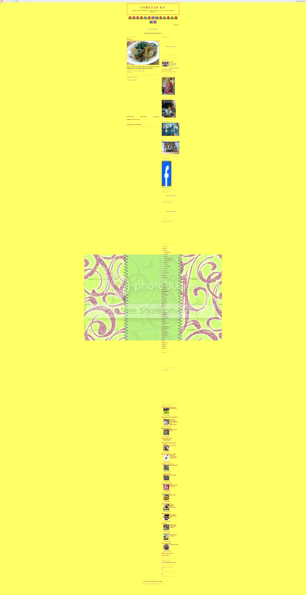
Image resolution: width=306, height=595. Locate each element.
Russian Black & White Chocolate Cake (173, 516)
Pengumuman (165, 326)
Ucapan (163, 344)
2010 (164, 275)
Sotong (163, 337)
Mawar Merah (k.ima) (168, 553)
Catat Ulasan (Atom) (135, 119)
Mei (166, 268)
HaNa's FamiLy (166, 513)
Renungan (164, 332)
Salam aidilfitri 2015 (174, 465)
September (167, 252)
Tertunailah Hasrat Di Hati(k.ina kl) (170, 417)
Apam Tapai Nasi (173, 408)
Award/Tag (164, 287)
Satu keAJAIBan (167, 474)
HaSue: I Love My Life (168, 464)
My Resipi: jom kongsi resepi (169, 562)
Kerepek (164, 312)
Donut (163, 305)
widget (150, 33)
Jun (165, 256)
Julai (166, 254)
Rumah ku (164, 334)
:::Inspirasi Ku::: (167, 493)
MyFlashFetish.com (157, 33)
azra (172, 61)
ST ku (163, 339)
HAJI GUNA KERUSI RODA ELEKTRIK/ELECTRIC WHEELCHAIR (174, 422)
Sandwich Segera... (168, 258)
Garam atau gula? (167, 543)
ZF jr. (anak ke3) (173, 445)
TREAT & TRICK (167, 428)
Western (163, 348)
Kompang (164, 314)
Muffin (163, 321)
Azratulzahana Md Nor (166, 160)
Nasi (163, 325)
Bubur (163, 296)
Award (163, 286)
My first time (164, 323)
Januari (166, 272)
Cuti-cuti (164, 302)
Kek (163, 311)
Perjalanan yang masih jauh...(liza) (169, 443)
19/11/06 (163, 284)
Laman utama (144, 116)
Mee (131, 72)
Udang (163, 346)
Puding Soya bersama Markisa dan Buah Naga (173, 456)
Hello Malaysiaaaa (167, 439)
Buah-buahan (165, 295)
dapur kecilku (166, 533)
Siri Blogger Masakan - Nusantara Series (173, 506)
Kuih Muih (164, 316)
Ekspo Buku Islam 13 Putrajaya (173, 485)
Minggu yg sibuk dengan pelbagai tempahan (173, 526)
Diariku (165, 523)
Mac (166, 270)
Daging (163, 303)
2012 (164, 248)
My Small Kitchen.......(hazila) (169, 454)
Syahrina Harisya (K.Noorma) (169, 407)
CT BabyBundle (173, 475)
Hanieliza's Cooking (167, 484)
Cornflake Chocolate (174, 544)
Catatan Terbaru (130, 116)
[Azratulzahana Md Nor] (166, 186)
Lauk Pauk (164, 318)
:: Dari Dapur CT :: (167, 503)
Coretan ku (153, 7)
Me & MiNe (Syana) (167, 438)
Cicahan (163, 298)
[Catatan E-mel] (143, 70)
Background (164, 291)
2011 (164, 250)
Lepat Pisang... (167, 266)
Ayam (163, 289)
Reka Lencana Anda (166, 187)
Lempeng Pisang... (168, 260)
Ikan (163, 307)
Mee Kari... (166, 262)
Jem (163, 309)
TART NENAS (173, 495)
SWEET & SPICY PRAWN (173, 430)
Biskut (163, 293)
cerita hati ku (166, 555)
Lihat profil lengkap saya (169, 71)
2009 (164, 277)
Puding (163, 330)
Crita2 (163, 300)
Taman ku (164, 342)
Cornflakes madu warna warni (173, 535)
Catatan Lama (156, 116)
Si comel (164, 335)
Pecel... (165, 264)
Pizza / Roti (164, 328)
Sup (162, 341)
